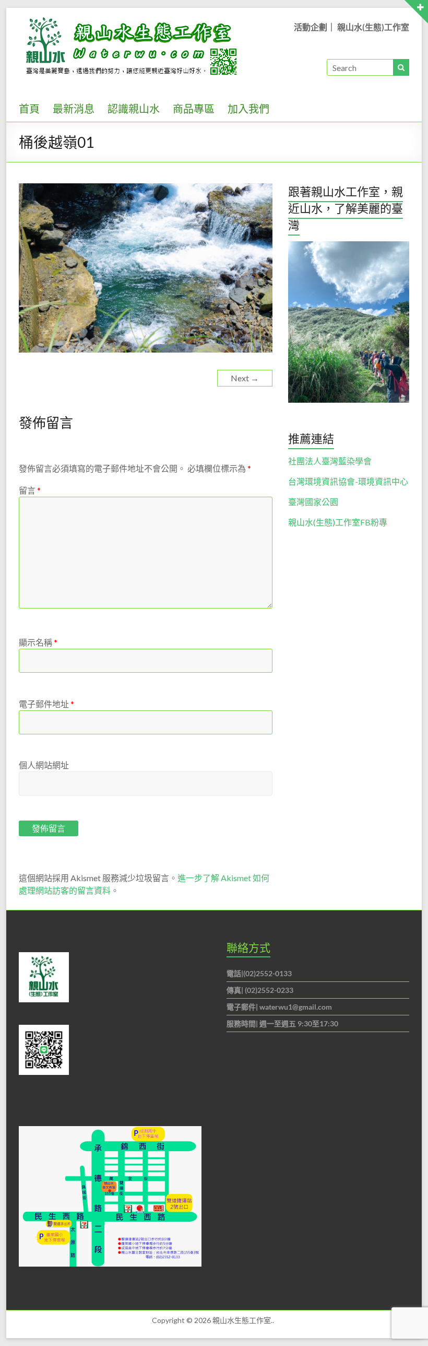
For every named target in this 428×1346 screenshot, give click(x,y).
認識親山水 (134, 108)
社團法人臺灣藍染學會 (330, 461)
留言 (30, 490)
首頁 (29, 108)
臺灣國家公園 (313, 502)
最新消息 (73, 108)
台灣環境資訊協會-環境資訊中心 (348, 481)
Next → (245, 378)
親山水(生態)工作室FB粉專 (337, 522)
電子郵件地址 (46, 704)
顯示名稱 (38, 642)
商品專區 (194, 108)
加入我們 (248, 108)
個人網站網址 (44, 765)
